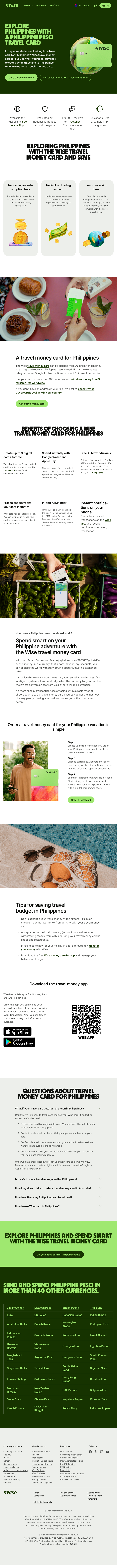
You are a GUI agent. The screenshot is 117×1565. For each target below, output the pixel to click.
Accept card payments (42, 1482)
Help (86, 5)
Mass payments (39, 1479)
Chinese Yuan (98, 1399)
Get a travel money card (21, 77)
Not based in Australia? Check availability (65, 77)
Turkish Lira (41, 1368)
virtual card (9, 470)
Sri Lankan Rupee (45, 1379)
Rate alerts (65, 1470)
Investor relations (11, 1467)
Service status (10, 1464)
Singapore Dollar (17, 1368)
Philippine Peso (99, 1324)
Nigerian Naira (98, 1368)
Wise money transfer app (59, 955)
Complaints (39, 1495)
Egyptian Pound (99, 1346)
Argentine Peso (44, 1357)
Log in (95, 5)
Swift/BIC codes (67, 1464)
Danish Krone (42, 1324)
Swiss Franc (14, 1399)
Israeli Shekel (98, 1335)
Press (6, 1457)
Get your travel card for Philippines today (58, 1254)
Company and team (12, 1451)
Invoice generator (68, 1476)
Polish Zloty (69, 1408)
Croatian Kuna (98, 1379)
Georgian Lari (70, 1346)
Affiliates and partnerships (15, 1470)
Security (7, 1454)
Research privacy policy (71, 1454)
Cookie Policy (93, 1492)
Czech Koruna (15, 1408)
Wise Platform (38, 1470)
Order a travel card (81, 799)
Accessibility (9, 1476)
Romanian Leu (71, 1335)
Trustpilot (74, 121)
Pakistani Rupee (100, 1408)
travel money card (38, 365)
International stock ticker (71, 1461)
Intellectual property (43, 1502)
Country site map (68, 1495)
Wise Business (38, 1473)
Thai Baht (96, 1307)
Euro (10, 1314)
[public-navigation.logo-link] (10, 1494)
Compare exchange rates (72, 1473)
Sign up (105, 5)
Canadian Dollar (72, 1314)
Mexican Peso (43, 1307)
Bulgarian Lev (98, 1390)
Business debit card (41, 1476)
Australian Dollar (17, 1324)
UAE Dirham (69, 1390)
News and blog (67, 1451)
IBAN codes (65, 1467)
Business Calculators (69, 1479)
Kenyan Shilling (16, 1379)
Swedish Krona (43, 1335)
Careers (7, 1461)
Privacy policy (66, 1492)
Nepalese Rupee (72, 1399)
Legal (36, 1492)
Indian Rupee (98, 1314)
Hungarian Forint (72, 1357)
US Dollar (40, 1314)
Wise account (38, 1457)
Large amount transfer (42, 1464)
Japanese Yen (15, 1307)
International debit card (42, 1461)
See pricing (97, 472)
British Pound (70, 1307)
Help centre (8, 1473)
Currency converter (69, 1457)
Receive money (39, 1467)
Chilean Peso (42, 1399)
